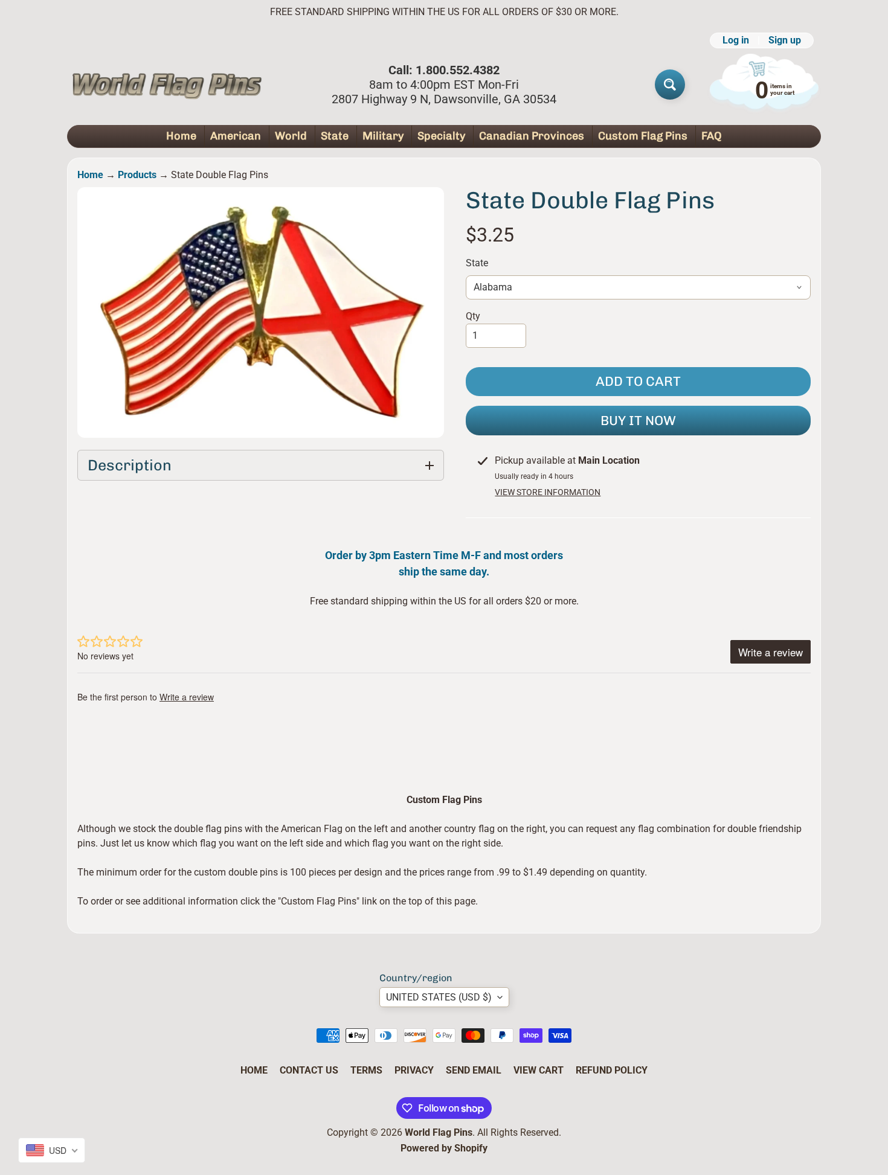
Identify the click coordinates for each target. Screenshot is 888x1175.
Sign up (784, 40)
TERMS (366, 1070)
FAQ (711, 135)
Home (181, 135)
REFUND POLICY (612, 1070)
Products (137, 175)
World (291, 135)
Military (383, 135)
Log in (735, 40)
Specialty (441, 135)
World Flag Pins (438, 1132)
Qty (473, 316)
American (235, 135)
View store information (547, 492)
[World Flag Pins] (166, 84)
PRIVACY (414, 1070)
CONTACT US (309, 1070)
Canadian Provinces (531, 135)
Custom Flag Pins (642, 135)
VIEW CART (538, 1070)
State (335, 135)
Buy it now (638, 420)
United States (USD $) (439, 997)
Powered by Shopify (444, 1148)
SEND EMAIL (473, 1070)
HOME (254, 1070)
